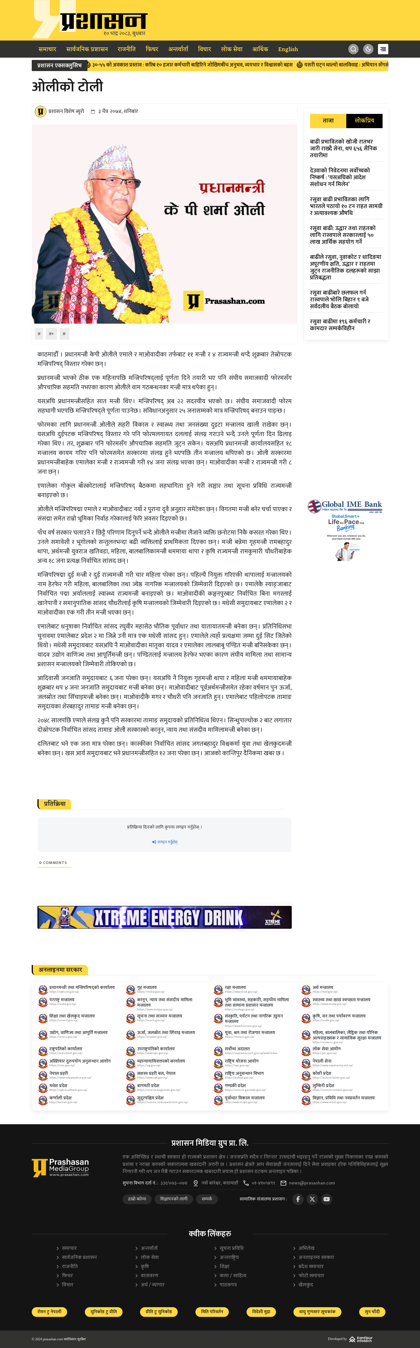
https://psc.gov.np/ (325, 1053)
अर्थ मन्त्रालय (323, 988)
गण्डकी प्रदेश (235, 1086)
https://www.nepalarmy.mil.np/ (333, 1065)
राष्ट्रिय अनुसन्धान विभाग (244, 1073)
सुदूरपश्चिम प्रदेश (150, 1098)
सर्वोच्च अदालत (237, 1049)
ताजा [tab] (328, 121)
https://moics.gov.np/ (63, 1037)
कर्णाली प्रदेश (60, 1098)
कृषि (142, 1267)
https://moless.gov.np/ (240, 1037)
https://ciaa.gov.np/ (62, 1065)
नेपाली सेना (322, 1061)
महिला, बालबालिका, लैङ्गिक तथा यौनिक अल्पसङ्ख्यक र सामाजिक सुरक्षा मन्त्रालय (347, 1035)
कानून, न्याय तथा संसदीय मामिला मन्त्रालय (164, 1002)
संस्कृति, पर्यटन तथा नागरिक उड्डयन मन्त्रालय (254, 1018)
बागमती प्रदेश (148, 1086)
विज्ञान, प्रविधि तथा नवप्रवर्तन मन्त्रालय (344, 1098)
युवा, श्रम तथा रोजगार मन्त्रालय (250, 1033)
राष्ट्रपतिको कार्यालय (65, 1049)
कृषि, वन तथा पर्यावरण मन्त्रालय (339, 1016)
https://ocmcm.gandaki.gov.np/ (245, 1090)
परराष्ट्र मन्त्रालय (62, 1000)
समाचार (47, 50)
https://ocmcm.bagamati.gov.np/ (158, 1090)
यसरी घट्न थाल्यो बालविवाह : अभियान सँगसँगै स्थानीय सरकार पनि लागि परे (339, 65)
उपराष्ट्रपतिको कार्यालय (156, 1049)
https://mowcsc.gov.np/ (328, 1042)
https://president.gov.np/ (65, 1053)
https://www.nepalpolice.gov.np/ (70, 1077)
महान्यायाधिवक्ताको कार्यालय (161, 1061)
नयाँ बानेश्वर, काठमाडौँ (219, 1183)
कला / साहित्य (229, 1276)
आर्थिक (260, 50)
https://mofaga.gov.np (239, 1009)
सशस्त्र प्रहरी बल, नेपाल (156, 1073)
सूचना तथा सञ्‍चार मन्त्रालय (159, 1016)
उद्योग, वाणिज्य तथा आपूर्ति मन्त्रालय (78, 1033)
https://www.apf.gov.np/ (152, 1077)
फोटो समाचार (308, 1276)
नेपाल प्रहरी (58, 1073)
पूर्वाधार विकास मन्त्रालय (245, 1098)
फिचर (152, 50)
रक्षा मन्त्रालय (235, 988)
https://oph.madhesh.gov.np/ (68, 1090)
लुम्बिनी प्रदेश (323, 1086)
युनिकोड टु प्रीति (104, 1312)
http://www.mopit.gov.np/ (241, 1102)
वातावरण (146, 1276)
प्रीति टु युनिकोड (159, 1312)
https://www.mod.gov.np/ (241, 992)
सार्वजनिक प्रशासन (87, 50)
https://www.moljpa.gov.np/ (155, 1009)
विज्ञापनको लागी (173, 1199)
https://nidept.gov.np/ (239, 1077)
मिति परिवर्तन (212, 1312)
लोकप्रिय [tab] (364, 121)
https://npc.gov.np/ (237, 1065)
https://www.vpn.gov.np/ (152, 1053)
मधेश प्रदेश (58, 1086)
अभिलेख (303, 1248)
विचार (204, 50)
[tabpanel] (346, 236)
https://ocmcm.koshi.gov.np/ (331, 1077)
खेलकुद (302, 1285)
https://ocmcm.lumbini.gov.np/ (333, 1090)
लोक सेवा (232, 50)
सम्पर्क (207, 1199)
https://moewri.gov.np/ (152, 1037)
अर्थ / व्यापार (150, 1285)
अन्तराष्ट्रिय (226, 1258)
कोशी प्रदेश (322, 1073)
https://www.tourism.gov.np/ (243, 1026)
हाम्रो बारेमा (137, 1199)
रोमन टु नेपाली (49, 1312)
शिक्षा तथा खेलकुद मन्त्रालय (72, 1016)
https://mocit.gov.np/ (151, 1020)
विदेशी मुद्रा (261, 1312)
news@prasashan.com (312, 1183)
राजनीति (127, 50)
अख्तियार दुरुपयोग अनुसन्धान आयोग (80, 1061)
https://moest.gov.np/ (63, 1020)
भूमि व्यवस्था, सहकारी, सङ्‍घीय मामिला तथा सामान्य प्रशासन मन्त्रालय (257, 1002)
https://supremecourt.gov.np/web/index (251, 1053)
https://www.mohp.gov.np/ (330, 1004)
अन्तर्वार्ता (178, 50)
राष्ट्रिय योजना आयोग (242, 1061)
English (288, 50)
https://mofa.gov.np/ (62, 1004)
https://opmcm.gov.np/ (64, 992)
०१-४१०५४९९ (263, 1183)
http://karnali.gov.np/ (63, 1102)
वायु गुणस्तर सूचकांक (317, 1312)
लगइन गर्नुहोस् (167, 842)
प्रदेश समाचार (308, 1267)
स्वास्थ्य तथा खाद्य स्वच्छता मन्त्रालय (342, 1000)
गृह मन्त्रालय (147, 988)
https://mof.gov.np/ (325, 992)
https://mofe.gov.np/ (326, 1020)
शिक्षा (221, 1267)
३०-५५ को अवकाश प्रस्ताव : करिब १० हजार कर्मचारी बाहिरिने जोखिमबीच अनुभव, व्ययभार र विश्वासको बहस (154, 65)
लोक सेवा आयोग (327, 1049)
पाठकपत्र (225, 1285)
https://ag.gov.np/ (149, 1065)
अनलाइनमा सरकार (313, 1258)
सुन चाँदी (372, 1312)
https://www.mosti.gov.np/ (330, 1102)
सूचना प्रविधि (228, 1248)
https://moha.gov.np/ (151, 992)
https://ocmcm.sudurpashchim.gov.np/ (162, 1102)
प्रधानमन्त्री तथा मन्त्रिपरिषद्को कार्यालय (82, 988)
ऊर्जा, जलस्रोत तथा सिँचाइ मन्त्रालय (166, 1033)
